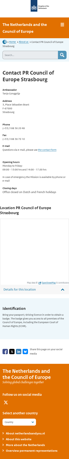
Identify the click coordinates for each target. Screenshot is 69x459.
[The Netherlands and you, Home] (6, 41)
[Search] (62, 55)
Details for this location (20, 289)
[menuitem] (6, 403)
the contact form (47, 149)
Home (12, 41)
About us (24, 41)
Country (9, 422)
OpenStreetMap (49, 282)
